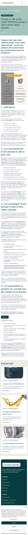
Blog (6, 9)
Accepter (14, 522)
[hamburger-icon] (25, 3)
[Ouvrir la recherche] (22, 2)
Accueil (2, 9)
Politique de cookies (5, 533)
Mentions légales (23, 533)
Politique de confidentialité (15, 533)
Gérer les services (13, 519)
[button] (26, 507)
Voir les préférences (14, 530)
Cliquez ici (4, 317)
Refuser (14, 526)
